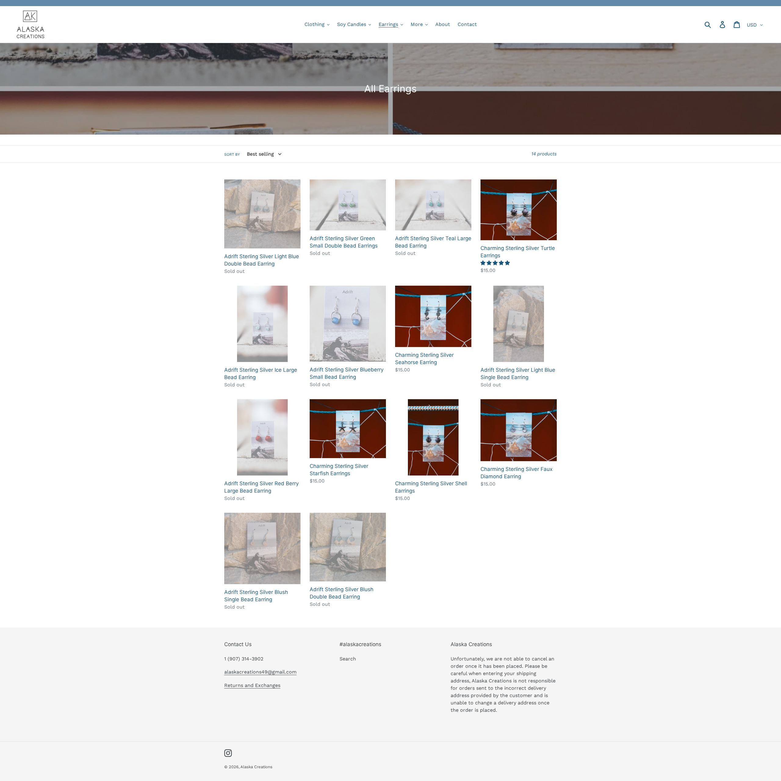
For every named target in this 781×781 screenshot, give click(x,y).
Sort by (232, 154)
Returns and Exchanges (252, 685)
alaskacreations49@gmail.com (260, 672)
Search (348, 659)
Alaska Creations (256, 767)
